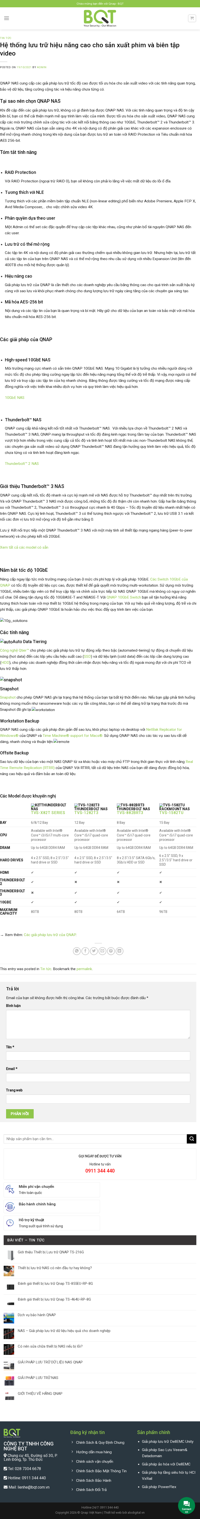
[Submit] (191, 1139)
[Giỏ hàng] (192, 18)
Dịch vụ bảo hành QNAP (37, 1315)
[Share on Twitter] (94, 951)
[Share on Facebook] (85, 951)
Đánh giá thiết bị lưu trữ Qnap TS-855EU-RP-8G (55, 1283)
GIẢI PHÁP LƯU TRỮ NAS (38, 1378)
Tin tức (5, 38)
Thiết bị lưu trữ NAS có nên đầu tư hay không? (55, 1268)
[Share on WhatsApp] (77, 951)
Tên (10, 1047)
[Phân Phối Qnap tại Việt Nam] (100, 18)
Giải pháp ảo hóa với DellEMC (166, 1464)
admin (42, 67)
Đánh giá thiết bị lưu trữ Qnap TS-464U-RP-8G (54, 1299)
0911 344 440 (34, 1478)
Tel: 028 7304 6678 (24, 1468)
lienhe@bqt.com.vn (34, 1487)
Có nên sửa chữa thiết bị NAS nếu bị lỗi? (50, 1346)
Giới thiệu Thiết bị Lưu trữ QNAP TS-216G (51, 1252)
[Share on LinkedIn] (119, 951)
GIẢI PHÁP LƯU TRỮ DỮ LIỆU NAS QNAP (50, 1362)
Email (11, 1069)
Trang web (14, 1090)
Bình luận (13, 1006)
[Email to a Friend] (102, 951)
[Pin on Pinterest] (111, 951)
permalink (84, 969)
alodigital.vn (136, 1512)
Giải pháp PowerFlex (159, 1487)
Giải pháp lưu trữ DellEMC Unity (167, 1441)
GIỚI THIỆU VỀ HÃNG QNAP (40, 1393)
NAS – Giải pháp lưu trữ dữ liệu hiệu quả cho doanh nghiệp (64, 1331)
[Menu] (7, 18)
